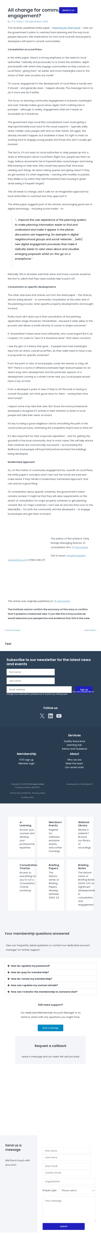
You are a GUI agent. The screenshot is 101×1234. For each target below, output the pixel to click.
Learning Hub (74, 745)
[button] (68, 10)
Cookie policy (27, 797)
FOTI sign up (26, 759)
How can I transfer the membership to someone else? (44, 991)
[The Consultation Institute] (11, 10)
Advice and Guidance (74, 748)
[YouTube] (59, 716)
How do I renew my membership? (31, 978)
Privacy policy (38, 793)
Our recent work (74, 767)
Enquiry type (50, 1190)
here (65, 694)
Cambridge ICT (86, 784)
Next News (91, 630)
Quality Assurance (74, 741)
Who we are (74, 759)
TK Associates (80, 547)
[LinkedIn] (50, 716)
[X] (42, 716)
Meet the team (74, 763)
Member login (27, 763)
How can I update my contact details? (34, 985)
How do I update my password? (30, 965)
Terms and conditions (20, 793)
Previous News (11, 630)
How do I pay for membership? (30, 972)
